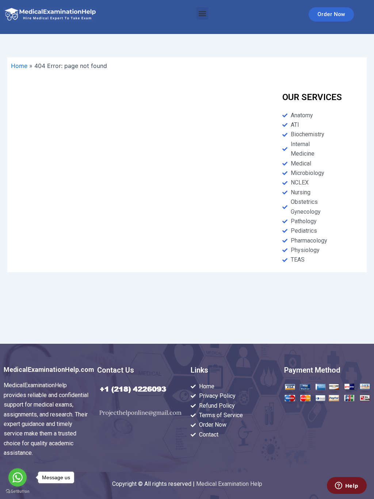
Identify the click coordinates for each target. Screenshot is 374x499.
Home (19, 65)
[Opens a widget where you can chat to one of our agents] (347, 486)
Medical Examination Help (229, 483)
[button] (202, 13)
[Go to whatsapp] (17, 477)
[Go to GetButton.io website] (17, 491)
